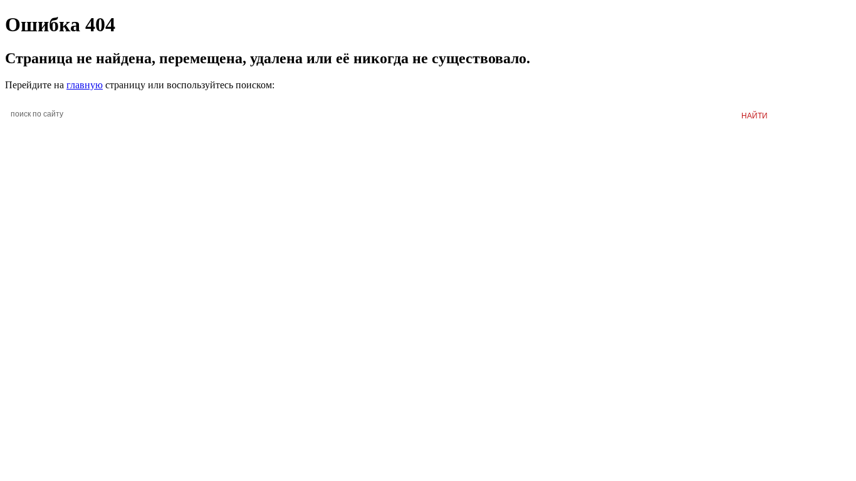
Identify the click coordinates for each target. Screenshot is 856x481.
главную (84, 85)
